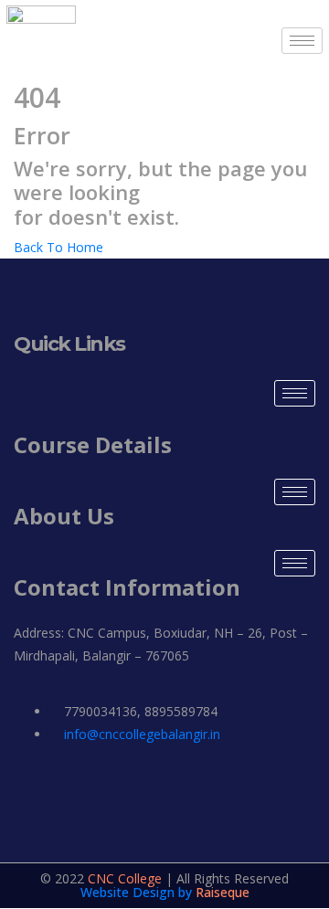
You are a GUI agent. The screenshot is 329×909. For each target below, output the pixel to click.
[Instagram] (93, 787)
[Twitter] (206, 787)
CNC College (125, 878)
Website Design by (138, 892)
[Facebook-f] (36, 787)
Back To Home (58, 247)
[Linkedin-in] (150, 787)
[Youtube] (263, 787)
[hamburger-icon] (302, 40)
